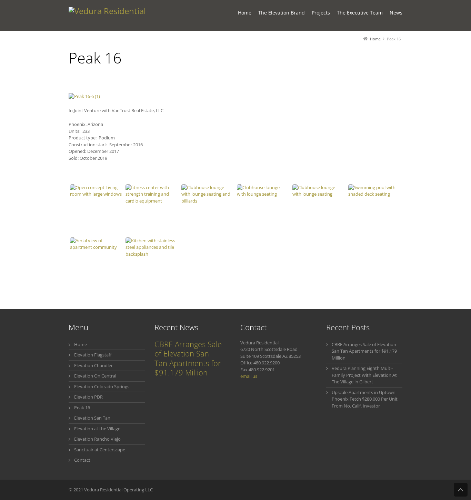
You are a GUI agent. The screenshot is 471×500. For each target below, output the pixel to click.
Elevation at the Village (97, 428)
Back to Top (461, 490)
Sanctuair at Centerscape (99, 450)
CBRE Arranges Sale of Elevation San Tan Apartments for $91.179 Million (188, 358)
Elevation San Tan (92, 418)
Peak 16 (82, 407)
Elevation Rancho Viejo (97, 439)
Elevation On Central (95, 376)
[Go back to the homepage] (115, 15)
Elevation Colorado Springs (101, 386)
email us (248, 376)
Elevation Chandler (93, 365)
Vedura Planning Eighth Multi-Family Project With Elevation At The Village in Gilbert (364, 375)
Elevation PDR (88, 397)
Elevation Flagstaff (93, 355)
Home (80, 344)
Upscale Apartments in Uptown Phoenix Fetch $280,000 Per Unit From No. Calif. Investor (365, 399)
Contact (82, 460)
